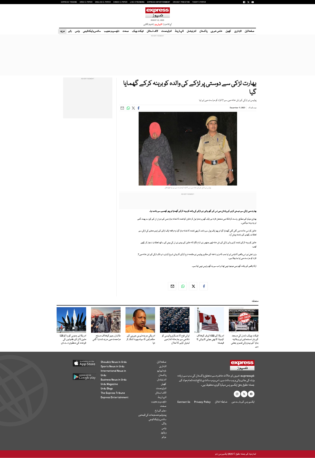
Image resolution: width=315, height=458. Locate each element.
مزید (62, 31)
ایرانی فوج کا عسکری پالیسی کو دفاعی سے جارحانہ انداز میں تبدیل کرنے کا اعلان (175, 339)
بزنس (77, 31)
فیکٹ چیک (138, 31)
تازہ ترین (238, 31)
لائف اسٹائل (152, 31)
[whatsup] (182, 286)
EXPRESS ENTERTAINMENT (158, 2)
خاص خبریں (216, 31)
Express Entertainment (114, 397)
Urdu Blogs (107, 389)
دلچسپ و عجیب (111, 31)
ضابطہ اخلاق (221, 402)
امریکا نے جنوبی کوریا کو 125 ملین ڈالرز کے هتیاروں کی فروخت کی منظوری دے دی (73, 339)
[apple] (78, 364)
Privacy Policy (202, 402)
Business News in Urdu (113, 380)
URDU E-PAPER (86, 2)
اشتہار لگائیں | (148, 24)
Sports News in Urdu (112, 366)
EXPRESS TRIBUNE (69, 2)
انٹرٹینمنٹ (166, 31)
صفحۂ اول (249, 31)
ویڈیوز (163, 433)
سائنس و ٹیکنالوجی (92, 31)
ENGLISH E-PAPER (103, 2)
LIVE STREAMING (137, 2)
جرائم (164, 437)
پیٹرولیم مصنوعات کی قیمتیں (152, 415)
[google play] (78, 377)
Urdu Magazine (109, 384)
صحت (126, 31)
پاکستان (203, 31)
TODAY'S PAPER (199, 2)
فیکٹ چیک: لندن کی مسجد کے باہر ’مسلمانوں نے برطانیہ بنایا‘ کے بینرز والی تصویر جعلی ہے (244, 341)
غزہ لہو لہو (161, 371)
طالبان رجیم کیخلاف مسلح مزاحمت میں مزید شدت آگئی (107, 337)
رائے (70, 31)
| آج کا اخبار (167, 24)
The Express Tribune (113, 393)
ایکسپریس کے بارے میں (242, 402)
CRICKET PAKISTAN (181, 2)
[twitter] (193, 286)
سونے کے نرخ (160, 411)
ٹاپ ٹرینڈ (179, 31)
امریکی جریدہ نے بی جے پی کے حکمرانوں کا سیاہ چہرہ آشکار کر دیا (140, 339)
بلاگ (164, 424)
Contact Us (183, 402)
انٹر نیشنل (191, 31)
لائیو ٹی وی (158, 24)
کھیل (228, 31)
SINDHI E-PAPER (120, 2)
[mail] (172, 286)
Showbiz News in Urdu (114, 362)
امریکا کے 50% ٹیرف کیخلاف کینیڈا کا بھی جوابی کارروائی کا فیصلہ (210, 339)
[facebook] (204, 286)
